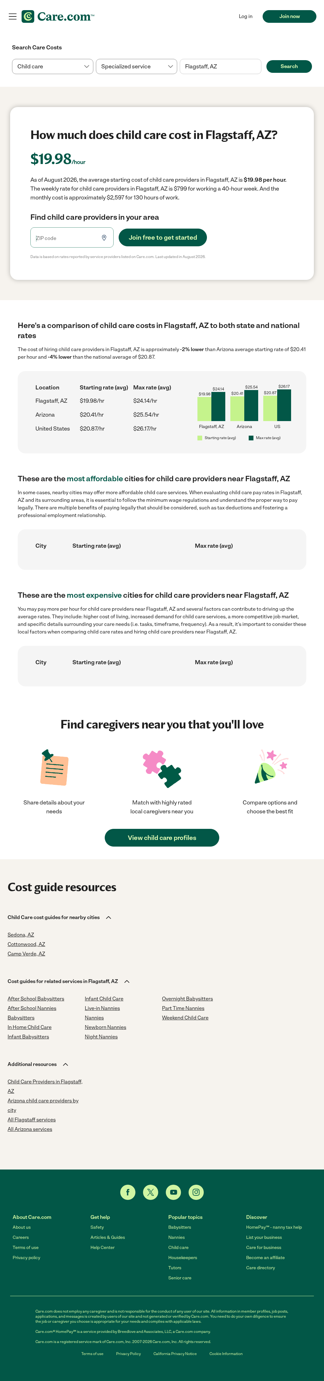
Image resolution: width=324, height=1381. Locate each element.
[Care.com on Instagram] (196, 1192)
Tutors (174, 1268)
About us (22, 1227)
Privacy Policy (128, 1354)
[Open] (261, 66)
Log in (245, 16)
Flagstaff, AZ (51, 400)
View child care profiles (162, 838)
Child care (178, 1247)
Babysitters (179, 1227)
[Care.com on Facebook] (127, 1192)
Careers (21, 1237)
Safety (97, 1227)
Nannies (176, 1237)
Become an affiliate (265, 1257)
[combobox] (220, 66)
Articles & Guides (107, 1237)
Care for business (263, 1247)
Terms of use (26, 1247)
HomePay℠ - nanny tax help (274, 1227)
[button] (60, 917)
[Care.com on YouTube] (173, 1192)
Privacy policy (26, 1257)
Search (289, 66)
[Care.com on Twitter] (150, 1192)
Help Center (102, 1247)
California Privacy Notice (175, 1354)
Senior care (179, 1278)
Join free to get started (163, 237)
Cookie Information (226, 1354)
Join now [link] (289, 16)
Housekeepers (182, 1257)
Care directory (260, 1268)
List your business (264, 1237)
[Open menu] (13, 16)
